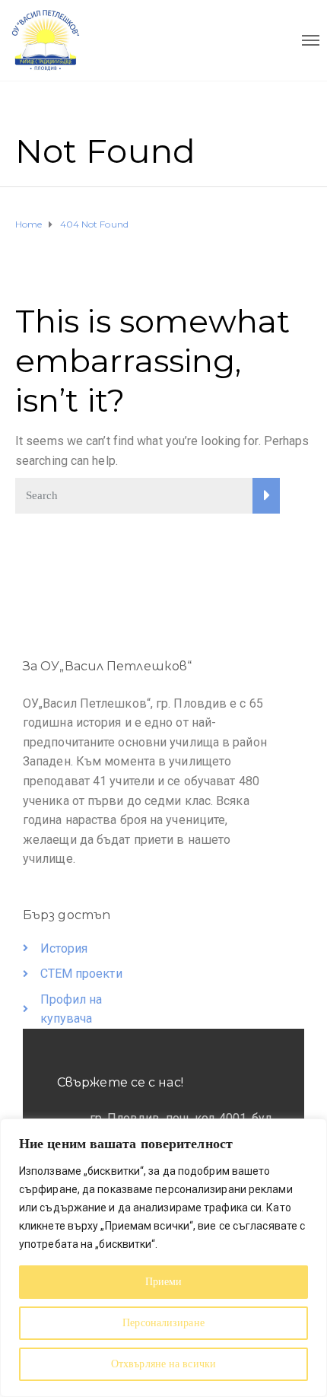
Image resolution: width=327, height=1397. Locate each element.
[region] (163, 1258)
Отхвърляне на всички (163, 1364)
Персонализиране (163, 1323)
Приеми (164, 1281)
